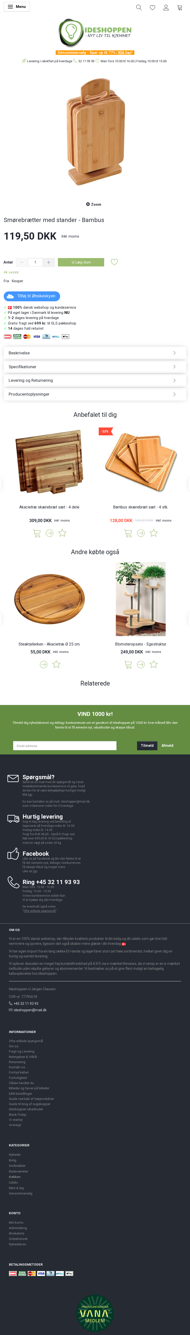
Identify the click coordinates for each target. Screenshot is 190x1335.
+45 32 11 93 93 (26, 1004)
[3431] (128, 664)
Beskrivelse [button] (19, 352)
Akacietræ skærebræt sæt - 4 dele (49, 507)
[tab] (95, 353)
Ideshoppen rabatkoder (26, 1109)
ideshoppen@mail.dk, (75, 801)
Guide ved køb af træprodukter (31, 1099)
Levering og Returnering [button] (31, 380)
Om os (13, 1046)
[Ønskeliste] (152, 7)
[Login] (166, 7)
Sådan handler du (21, 1083)
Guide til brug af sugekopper (29, 1104)
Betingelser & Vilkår (23, 1057)
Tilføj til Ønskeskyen (36, 296)
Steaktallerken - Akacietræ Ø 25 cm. (49, 644)
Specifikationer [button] (22, 366)
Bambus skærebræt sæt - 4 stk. (140, 507)
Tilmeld (147, 746)
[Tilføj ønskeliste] (114, 262)
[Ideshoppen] (95, 32)
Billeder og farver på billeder (29, 1088)
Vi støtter (16, 1120)
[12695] (37, 533)
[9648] (128, 533)
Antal (8, 262)
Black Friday (17, 1114)
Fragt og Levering (21, 1051)
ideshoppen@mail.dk (30, 1010)
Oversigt (15, 1125)
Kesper (17, 281)
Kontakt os (17, 1067)
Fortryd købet (19, 1072)
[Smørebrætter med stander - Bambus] (95, 133)
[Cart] (179, 7)
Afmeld (167, 746)
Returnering (17, 1062)
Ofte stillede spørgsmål (40, 911)
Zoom (96, 204)
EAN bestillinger (20, 1093)
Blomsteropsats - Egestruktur (140, 644)
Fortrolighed (18, 1078)
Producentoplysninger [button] (29, 394)
